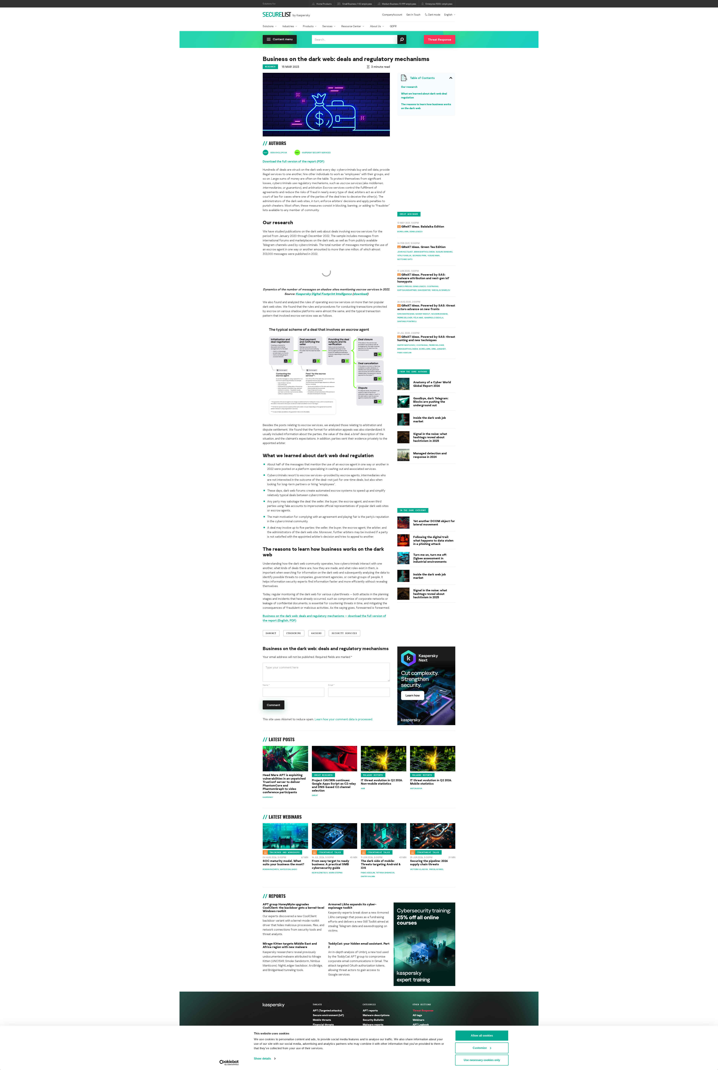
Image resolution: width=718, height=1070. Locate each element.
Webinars (418, 1019)
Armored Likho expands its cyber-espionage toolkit (352, 906)
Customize (480, 1047)
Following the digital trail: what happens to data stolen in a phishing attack (433, 540)
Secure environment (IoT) (328, 1015)
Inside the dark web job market (429, 419)
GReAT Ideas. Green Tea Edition (423, 247)
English (448, 14)
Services (327, 26)
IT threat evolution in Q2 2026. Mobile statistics (431, 781)
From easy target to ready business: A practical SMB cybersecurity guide (330, 864)
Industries (288, 26)
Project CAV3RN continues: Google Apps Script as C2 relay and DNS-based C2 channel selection (334, 785)
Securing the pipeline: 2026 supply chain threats (429, 862)
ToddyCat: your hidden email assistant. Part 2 (358, 945)
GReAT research (323, 775)
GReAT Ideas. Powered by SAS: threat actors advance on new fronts (426, 307)
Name (266, 685)
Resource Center (351, 26)
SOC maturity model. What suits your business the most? (283, 862)
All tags (417, 1015)
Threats (317, 1004)
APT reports (370, 1010)
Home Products (324, 3)
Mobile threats (322, 1019)
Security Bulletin (373, 1019)
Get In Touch (413, 14)
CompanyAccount (392, 14)
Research (270, 66)
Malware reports (373, 775)
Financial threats (323, 1024)
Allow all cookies (482, 1035)
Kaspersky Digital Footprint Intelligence (324, 294)
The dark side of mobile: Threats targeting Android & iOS (381, 864)
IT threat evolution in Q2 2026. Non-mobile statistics (382, 781)
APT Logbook (421, 1024)
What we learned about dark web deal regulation (424, 95)
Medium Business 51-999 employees (399, 3)
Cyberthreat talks (330, 852)
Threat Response (423, 1010)
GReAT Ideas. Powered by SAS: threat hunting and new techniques (426, 338)
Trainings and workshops (285, 852)
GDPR (393, 26)
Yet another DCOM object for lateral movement (434, 522)
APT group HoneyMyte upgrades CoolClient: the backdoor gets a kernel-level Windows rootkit (293, 908)
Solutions (268, 26)
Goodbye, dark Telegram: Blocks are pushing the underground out (430, 402)
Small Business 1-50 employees (357, 3)
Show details (262, 1058)
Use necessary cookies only (482, 1060)
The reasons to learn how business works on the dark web (426, 106)
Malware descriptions (376, 1015)
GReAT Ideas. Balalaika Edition (422, 226)
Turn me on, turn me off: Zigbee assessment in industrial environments (430, 558)
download (360, 294)
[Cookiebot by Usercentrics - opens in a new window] (229, 1063)
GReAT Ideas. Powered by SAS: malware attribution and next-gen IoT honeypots (423, 278)
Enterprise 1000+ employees (439, 3)
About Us (375, 26)
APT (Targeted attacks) (327, 1010)
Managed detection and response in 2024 (430, 455)
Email (331, 685)
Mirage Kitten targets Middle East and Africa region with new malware (290, 945)
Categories (369, 1004)
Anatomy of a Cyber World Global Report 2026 (432, 384)
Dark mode (434, 14)
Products (308, 26)
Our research (409, 86)
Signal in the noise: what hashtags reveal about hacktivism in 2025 (430, 437)
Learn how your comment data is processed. (344, 719)
